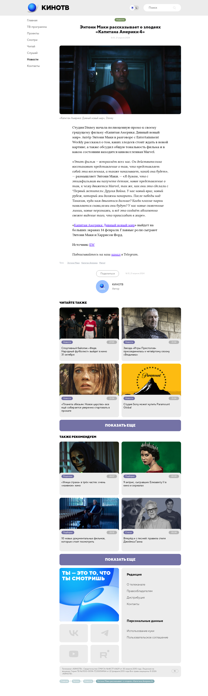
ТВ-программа (37, 27)
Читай (31, 46)
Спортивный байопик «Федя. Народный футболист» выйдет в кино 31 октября (84, 351)
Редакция (134, 574)
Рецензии (67, 476)
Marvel (102, 263)
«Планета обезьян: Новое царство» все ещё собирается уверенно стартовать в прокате (85, 407)
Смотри (32, 40)
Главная (32, 20)
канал (116, 254)
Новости (32, 59)
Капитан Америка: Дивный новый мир (104, 225)
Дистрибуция (136, 597)
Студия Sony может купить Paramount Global (147, 406)
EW (92, 245)
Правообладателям (140, 591)
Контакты (33, 66)
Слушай (32, 53)
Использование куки (140, 631)
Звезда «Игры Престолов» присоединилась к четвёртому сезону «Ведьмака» (147, 351)
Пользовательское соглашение (147, 637)
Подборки (130, 476)
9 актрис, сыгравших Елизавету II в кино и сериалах (145, 484)
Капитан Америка (89, 263)
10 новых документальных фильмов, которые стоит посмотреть (83, 540)
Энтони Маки (73, 263)
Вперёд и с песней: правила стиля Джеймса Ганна (145, 540)
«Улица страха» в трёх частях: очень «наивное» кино (83, 484)
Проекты (33, 33)
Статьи (128, 532)
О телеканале (136, 584)
